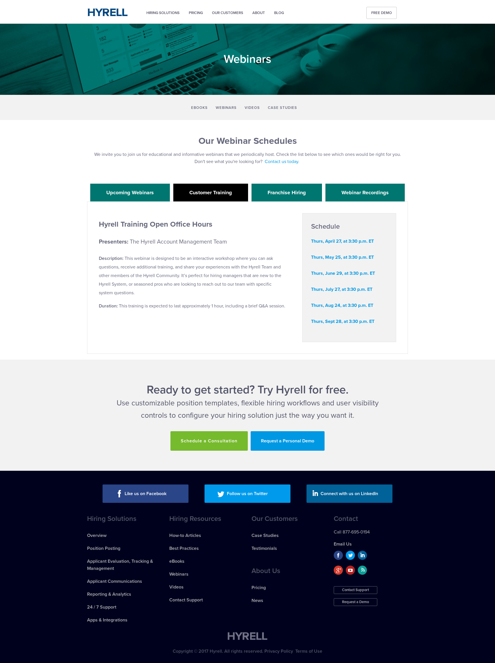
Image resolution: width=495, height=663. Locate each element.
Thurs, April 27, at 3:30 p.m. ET (342, 241)
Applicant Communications (114, 581)
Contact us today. (282, 161)
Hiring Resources (195, 519)
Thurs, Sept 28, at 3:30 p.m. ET (342, 321)
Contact (346, 519)
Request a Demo (355, 602)
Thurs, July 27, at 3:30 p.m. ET (341, 289)
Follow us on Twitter (247, 494)
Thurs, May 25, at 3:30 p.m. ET (342, 257)
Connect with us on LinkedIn (349, 494)
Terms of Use (308, 651)
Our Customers (227, 13)
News (257, 600)
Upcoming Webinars (130, 192)
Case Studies (282, 107)
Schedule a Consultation (209, 441)
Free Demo (381, 13)
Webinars (226, 107)
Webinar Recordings (365, 192)
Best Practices (184, 548)
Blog (279, 13)
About (258, 13)
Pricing (196, 13)
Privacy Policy (278, 651)
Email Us (343, 544)
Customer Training (210, 192)
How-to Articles (185, 535)
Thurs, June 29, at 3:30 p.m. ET (343, 273)
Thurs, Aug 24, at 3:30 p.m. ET (342, 305)
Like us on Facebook (145, 494)
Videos (252, 107)
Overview (97, 535)
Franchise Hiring (287, 192)
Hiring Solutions (163, 13)
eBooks (199, 107)
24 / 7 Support (101, 607)
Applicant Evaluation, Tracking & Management (120, 564)
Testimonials (264, 548)
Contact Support (186, 600)
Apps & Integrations (107, 620)
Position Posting (103, 548)
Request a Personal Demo (287, 441)
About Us (266, 571)
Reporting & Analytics (109, 594)
